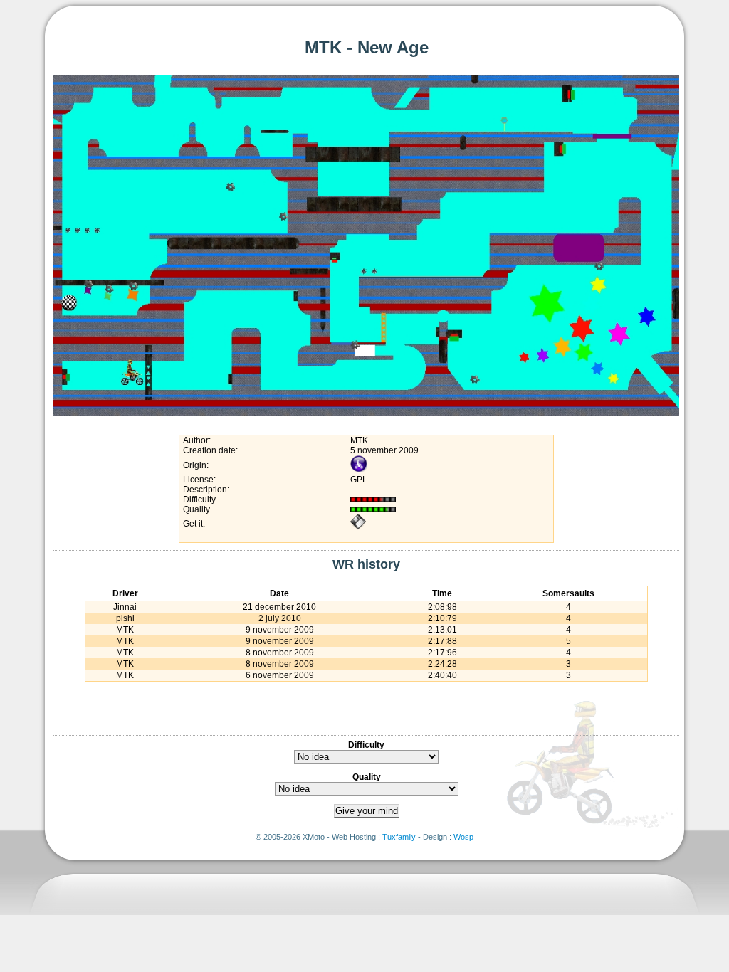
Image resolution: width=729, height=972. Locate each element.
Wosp (463, 837)
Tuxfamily (399, 837)
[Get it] (358, 527)
